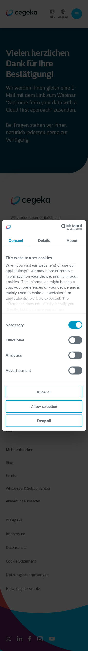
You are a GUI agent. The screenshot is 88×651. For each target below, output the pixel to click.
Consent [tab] (16, 240)
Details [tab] (44, 240)
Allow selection (44, 406)
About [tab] (72, 240)
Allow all (44, 392)
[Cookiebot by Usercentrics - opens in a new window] (62, 227)
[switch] (75, 340)
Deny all (44, 421)
